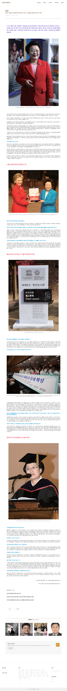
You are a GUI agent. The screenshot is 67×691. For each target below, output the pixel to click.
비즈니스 (32, 672)
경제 (23, 670)
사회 (23, 674)
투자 (27, 674)
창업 (20, 670)
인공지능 (37, 672)
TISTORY (34, 689)
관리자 (38, 689)
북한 (35, 670)
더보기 (20, 680)
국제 (43, 670)
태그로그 (50, 2)
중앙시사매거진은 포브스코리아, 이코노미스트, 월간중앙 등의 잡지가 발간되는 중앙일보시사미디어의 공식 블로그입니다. (29, 645)
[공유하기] (11, 609)
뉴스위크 (42, 674)
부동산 (27, 676)
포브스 (35, 676)
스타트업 (31, 670)
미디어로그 (56, 2)
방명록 (62, 2)
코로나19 (20, 677)
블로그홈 (38, 2)
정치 (47, 674)
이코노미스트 (21, 672)
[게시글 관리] (13, 609)
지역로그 (44, 2)
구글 (29, 677)
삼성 (31, 676)
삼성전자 (39, 676)
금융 (47, 676)
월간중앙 (27, 672)
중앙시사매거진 (6, 2)
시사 (38, 674)
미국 (35, 674)
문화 (20, 674)
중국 (25, 677)
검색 (63, 671)
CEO (39, 670)
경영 (44, 676)
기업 (27, 670)
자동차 (31, 674)
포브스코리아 (21, 676)
